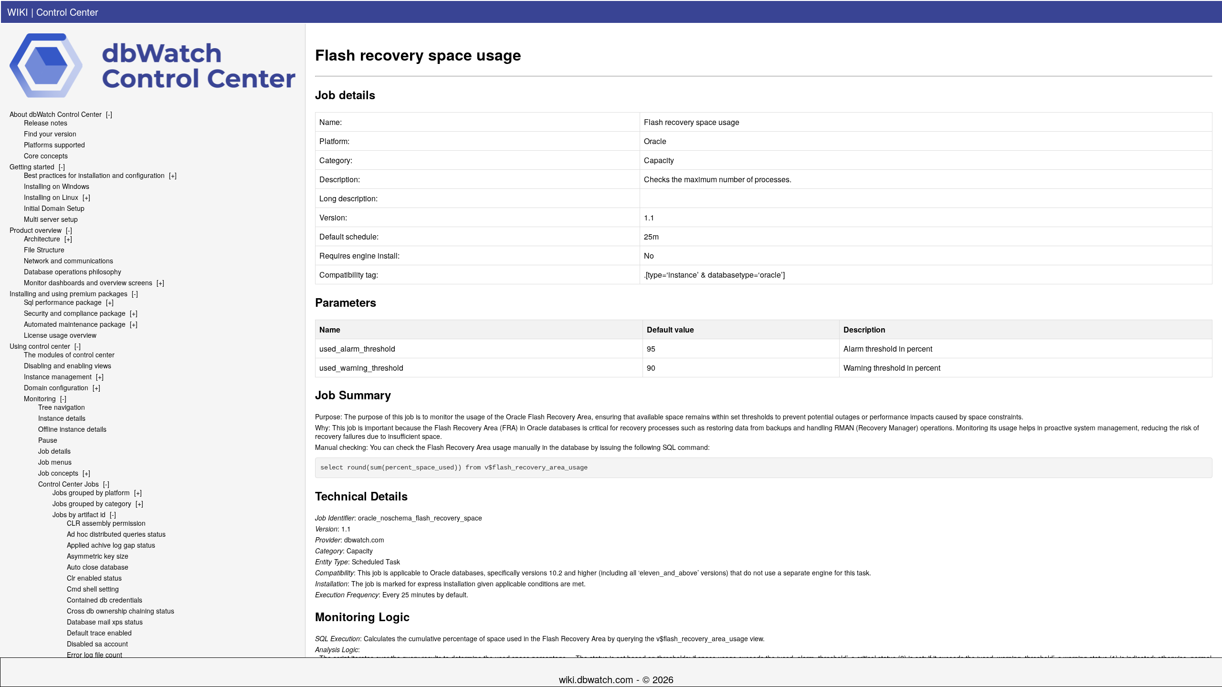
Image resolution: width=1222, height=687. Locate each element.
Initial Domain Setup (54, 208)
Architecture (42, 238)
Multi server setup (51, 219)
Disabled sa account (97, 643)
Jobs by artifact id (79, 514)
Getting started (32, 166)
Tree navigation (61, 407)
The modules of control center (69, 354)
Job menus (55, 462)
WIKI (17, 12)
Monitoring (40, 398)
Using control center (40, 346)
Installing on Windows (56, 186)
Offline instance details (72, 429)
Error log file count (94, 654)
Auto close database (97, 567)
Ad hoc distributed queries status (116, 534)
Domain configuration (56, 387)
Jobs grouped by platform (91, 492)
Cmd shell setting (93, 588)
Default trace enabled (99, 632)
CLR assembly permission (106, 523)
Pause (47, 440)
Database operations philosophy (72, 271)
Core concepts (46, 155)
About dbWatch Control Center (56, 114)
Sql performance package (63, 302)
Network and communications (68, 260)
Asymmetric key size (97, 556)
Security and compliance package (75, 313)
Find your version (50, 133)
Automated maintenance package (75, 324)
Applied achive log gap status (111, 545)
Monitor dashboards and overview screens (88, 282)
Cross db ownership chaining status (120, 610)
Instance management (58, 376)
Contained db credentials (104, 599)
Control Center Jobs (68, 484)
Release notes (45, 122)
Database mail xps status (105, 621)
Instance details (61, 418)
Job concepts (58, 473)
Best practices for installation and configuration (94, 175)
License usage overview (60, 335)
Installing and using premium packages (68, 293)
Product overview (36, 230)
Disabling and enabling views (67, 365)
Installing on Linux (51, 197)
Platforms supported (54, 144)
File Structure (44, 249)
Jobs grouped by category (92, 503)
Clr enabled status (94, 578)
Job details (54, 451)
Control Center (67, 12)
